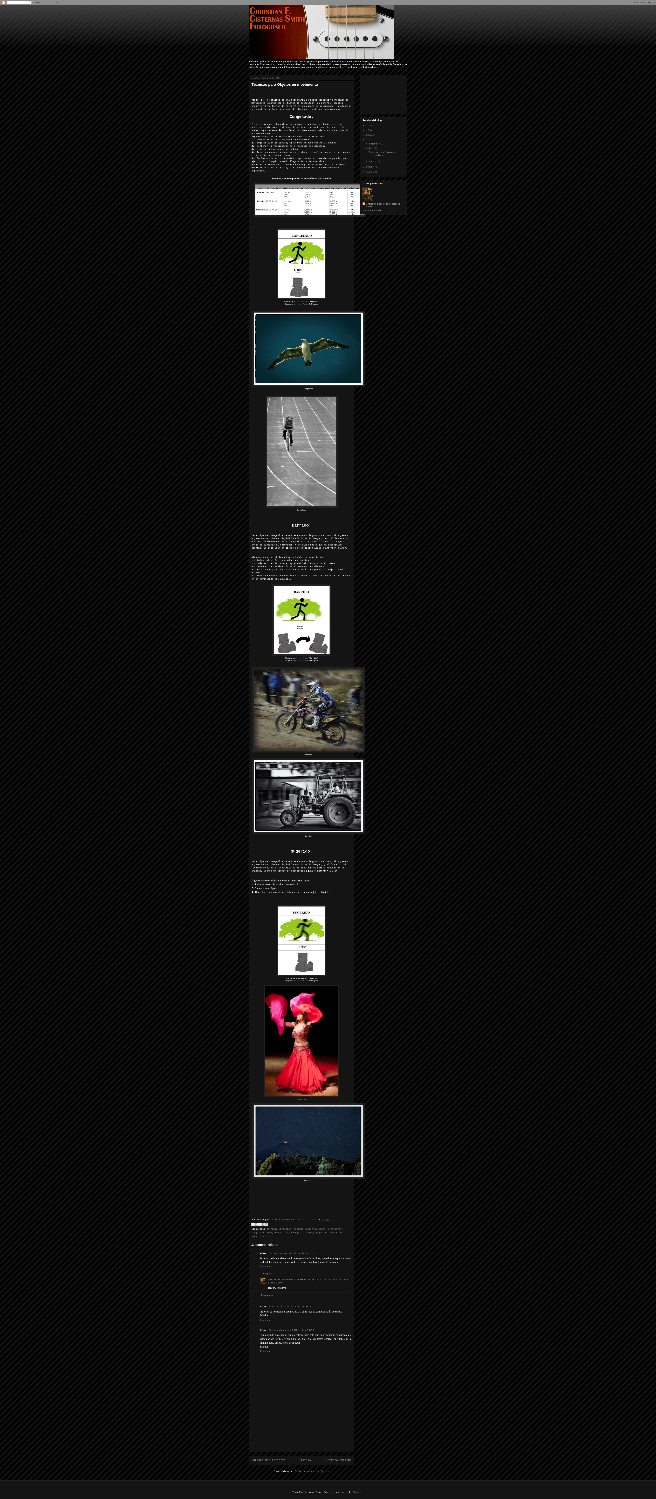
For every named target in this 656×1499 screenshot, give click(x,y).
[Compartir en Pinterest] (266, 1224)
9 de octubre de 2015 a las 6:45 (291, 1253)
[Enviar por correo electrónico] (253, 1224)
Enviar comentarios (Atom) (312, 1471)
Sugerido (321, 1232)
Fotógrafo (297, 1232)
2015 (369, 135)
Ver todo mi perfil (372, 210)
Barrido (271, 1229)
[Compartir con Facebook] (262, 1224)
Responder (266, 1267)
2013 (369, 167)
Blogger (357, 1492)
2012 (369, 171)
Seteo (309, 1232)
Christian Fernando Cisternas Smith (302, 1229)
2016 (369, 130)
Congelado (257, 1232)
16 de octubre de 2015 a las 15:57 (290, 1306)
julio (371, 148)
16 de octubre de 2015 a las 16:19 (291, 1330)
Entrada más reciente (268, 1460)
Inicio (306, 1460)
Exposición (281, 1232)
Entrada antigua (339, 1460)
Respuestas (270, 1273)
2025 (369, 125)
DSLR (269, 1232)
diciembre (374, 143)
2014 (369, 139)
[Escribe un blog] (256, 1224)
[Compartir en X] (259, 1224)
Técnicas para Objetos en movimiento (382, 154)
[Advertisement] (301, 1428)
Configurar (335, 1229)
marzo (373, 161)
